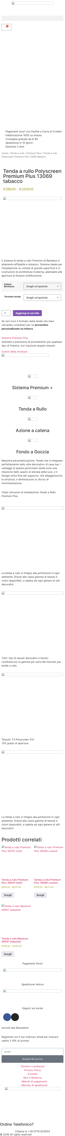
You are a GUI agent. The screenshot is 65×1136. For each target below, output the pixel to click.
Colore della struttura (14, 351)
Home (5, 153)
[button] (32, 18)
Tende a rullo (17, 153)
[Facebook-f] (7, 1017)
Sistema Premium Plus (15, 337)
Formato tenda (13, 297)
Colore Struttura (9, 285)
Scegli (8, 895)
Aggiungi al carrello (27, 313)
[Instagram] (15, 1017)
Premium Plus (33, 153)
